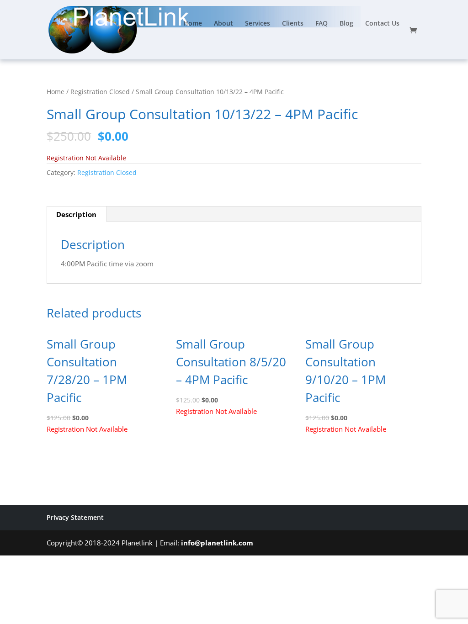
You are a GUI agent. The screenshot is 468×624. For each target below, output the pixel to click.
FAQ (321, 23)
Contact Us (382, 23)
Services (257, 23)
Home (192, 23)
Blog (346, 23)
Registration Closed (100, 91)
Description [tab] (76, 214)
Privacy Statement (75, 517)
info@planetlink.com (217, 542)
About (223, 23)
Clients (292, 23)
